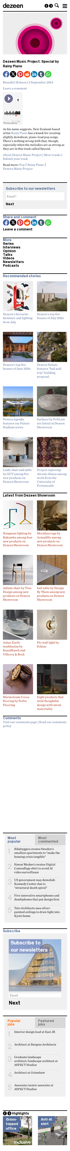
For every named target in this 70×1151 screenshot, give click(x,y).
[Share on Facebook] (6, 74)
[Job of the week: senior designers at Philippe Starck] (51, 6)
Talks (7, 254)
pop (22, 164)
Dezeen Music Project (18, 168)
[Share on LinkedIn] (34, 74)
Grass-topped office (12, 1124)
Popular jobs (14, 1022)
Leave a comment (15, 88)
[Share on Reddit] (27, 74)
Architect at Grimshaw (29, 1072)
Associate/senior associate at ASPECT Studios (33, 1086)
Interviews (11, 247)
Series (8, 243)
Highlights (20, 1113)
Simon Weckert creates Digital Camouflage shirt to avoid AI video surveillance (34, 866)
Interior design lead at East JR (34, 1032)
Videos (8, 258)
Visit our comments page (20, 722)
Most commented (48, 839)
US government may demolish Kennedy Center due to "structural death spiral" (34, 881)
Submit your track (15, 159)
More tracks (52, 155)
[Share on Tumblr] (41, 74)
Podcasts (11, 265)
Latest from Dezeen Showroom (29, 495)
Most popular (14, 839)
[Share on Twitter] (13, 74)
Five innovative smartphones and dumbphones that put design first (36, 897)
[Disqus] (35, 778)
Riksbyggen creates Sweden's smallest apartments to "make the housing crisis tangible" (37, 850)
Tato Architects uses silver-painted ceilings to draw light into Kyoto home (37, 909)
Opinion (9, 251)
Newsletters (13, 262)
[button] (57, 5)
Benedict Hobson (14, 82)
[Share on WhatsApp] (48, 74)
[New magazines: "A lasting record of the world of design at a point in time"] (46, 6)
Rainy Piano (19, 133)
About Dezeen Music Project (22, 155)
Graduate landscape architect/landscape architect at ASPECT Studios (36, 1058)
